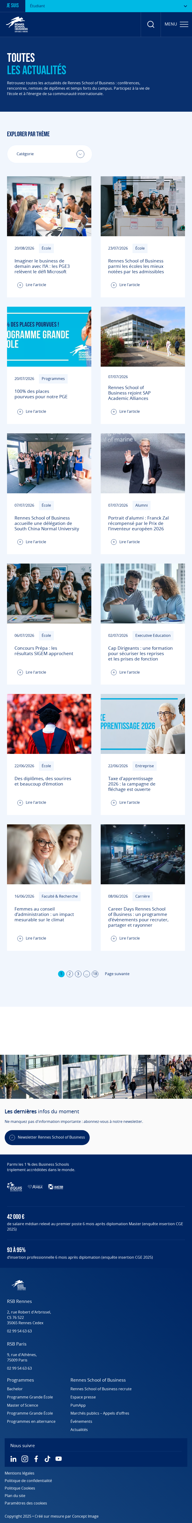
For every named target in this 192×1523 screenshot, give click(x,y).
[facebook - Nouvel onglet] (36, 1459)
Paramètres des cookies (26, 1503)
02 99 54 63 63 (19, 1331)
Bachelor (15, 1389)
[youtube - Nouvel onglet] (58, 1459)
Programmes (20, 1380)
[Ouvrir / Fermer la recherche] (151, 24)
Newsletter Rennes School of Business (51, 1137)
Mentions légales (19, 1473)
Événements (81, 1421)
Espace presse (83, 1397)
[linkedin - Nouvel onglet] (13, 1459)
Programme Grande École (30, 1397)
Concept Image (85, 1516)
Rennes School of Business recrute (101, 1389)
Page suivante (117, 974)
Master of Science (22, 1405)
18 (95, 974)
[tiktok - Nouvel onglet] (47, 1459)
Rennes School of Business (98, 1380)
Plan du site (15, 1496)
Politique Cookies (20, 1488)
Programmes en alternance (31, 1421)
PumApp (78, 1405)
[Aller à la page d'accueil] (17, 24)
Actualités (79, 1430)
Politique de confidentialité (28, 1481)
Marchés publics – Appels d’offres (99, 1413)
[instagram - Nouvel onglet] (25, 1459)
